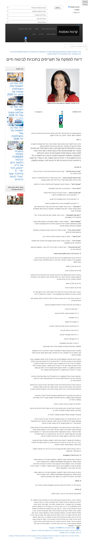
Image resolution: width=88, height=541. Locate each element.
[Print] (62, 112)
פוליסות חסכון (51, 34)
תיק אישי (78, 52)
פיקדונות (67, 52)
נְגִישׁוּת (85, 1)
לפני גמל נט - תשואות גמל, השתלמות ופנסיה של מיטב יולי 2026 (15, 88)
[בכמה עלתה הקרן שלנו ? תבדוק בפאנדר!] (15, 199)
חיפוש (58, 7)
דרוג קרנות (36, 52)
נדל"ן (38, 536)
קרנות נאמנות (74, 7)
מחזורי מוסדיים (70, 54)
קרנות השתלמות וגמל (49, 29)
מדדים (41, 34)
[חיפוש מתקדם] (86, 49)
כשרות (52, 52)
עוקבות (57, 52)
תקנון (34, 536)
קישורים (37, 538)
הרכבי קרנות (29, 52)
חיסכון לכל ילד (60, 54)
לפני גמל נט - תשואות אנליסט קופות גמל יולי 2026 (15, 111)
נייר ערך (76, 12)
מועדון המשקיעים (47, 538)
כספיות (72, 52)
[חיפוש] (78, 25)
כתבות (77, 10)
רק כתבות (57, 536)
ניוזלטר (77, 536)
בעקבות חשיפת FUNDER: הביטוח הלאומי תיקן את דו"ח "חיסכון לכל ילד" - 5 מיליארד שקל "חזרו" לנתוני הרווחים (16, 165)
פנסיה (37, 29)
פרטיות (29, 536)
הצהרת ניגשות (14, 536)
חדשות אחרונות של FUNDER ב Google (62, 528)
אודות (72, 536)
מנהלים (17, 52)
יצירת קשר (65, 536)
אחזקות (22, 52)
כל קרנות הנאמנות (47, 536)
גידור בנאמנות (45, 52)
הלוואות (22, 536)
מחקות (61, 52)
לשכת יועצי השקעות (25, 29)
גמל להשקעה (51, 54)
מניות (34, 34)
